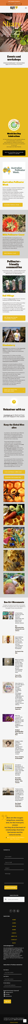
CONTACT (14, 939)
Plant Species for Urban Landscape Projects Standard (13, 360)
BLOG (14, 943)
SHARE (14, 929)
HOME (14, 920)
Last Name (6, 976)
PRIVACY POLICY (14, 1022)
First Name (6, 969)
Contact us (8, 415)
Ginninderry (5, 348)
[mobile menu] (26, 8)
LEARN (14, 923)
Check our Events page (9, 63)
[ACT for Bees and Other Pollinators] (14, 8)
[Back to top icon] (24, 1020)
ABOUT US (14, 936)
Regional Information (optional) (11, 990)
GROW (14, 926)
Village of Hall (11, 299)
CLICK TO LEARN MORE (14, 4)
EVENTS (14, 933)
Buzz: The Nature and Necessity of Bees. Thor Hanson (15, 838)
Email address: (7, 983)
